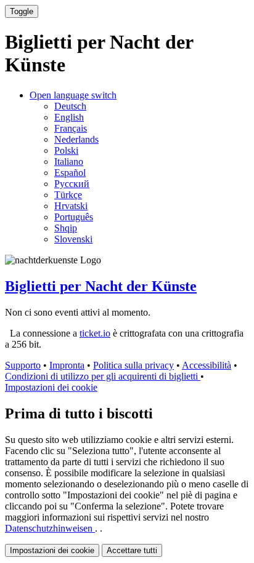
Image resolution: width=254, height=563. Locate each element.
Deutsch (70, 106)
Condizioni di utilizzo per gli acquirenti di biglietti (102, 376)
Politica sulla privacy (133, 365)
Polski (66, 150)
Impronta (66, 365)
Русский (71, 183)
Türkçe (68, 195)
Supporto (23, 365)
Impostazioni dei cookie (51, 387)
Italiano (68, 161)
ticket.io (95, 333)
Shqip (65, 228)
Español (70, 172)
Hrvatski (71, 206)
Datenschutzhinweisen (50, 528)
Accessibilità (206, 365)
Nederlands (76, 139)
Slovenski (73, 239)
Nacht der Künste (101, 286)
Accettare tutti (132, 550)
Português (73, 217)
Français (70, 128)
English (69, 117)
